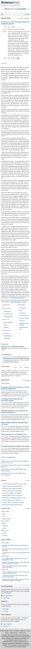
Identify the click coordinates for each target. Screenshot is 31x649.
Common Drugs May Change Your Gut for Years (14, 484)
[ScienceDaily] (10, 2)
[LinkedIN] (16, 58)
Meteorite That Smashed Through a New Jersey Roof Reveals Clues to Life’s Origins (15, 562)
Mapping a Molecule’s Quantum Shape (12, 495)
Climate (4, 528)
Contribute (16, 631)
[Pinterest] (14, 58)
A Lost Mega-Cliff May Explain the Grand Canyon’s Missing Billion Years (15, 559)
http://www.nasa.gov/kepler (18, 297)
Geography (5, 526)
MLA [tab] (16, 367)
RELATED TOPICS (6, 304)
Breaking (3, 480)
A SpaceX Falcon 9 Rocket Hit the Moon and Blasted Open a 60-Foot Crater (14, 462)
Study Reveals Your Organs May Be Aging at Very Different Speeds (14, 470)
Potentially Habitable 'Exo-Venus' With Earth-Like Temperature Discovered (14, 411)
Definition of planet (24, 318)
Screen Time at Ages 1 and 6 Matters (11, 493)
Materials (3, 346)
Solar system (22, 308)
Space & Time (5, 319)
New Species (7, 311)
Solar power (22, 313)
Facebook (5, 609)
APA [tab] (21, 367)
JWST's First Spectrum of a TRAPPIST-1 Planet (14, 434)
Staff (11, 631)
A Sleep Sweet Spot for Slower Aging (11, 491)
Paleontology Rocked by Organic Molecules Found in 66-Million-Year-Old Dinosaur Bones (15, 579)
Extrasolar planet (23, 315)
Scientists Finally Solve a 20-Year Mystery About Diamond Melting (13, 474)
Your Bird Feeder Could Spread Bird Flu (12, 486)
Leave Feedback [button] (7, 624)
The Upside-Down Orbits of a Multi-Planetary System (15, 446)
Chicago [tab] (26, 367)
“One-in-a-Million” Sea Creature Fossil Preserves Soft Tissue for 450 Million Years (15, 572)
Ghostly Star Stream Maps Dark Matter (12, 488)
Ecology (4, 523)
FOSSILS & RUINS (5, 530)
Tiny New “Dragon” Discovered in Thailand (13, 502)
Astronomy (22, 321)
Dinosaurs (4, 535)
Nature (4, 514)
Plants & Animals (6, 308)
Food (3, 516)
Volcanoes (6, 333)
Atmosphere (7, 338)
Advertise (22, 631)
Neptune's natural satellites (23, 324)
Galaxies (6, 327)
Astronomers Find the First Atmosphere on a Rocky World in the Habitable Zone (15, 388)
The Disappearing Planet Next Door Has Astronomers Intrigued (12, 399)
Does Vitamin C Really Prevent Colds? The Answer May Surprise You (15, 466)
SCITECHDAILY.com (11, 457)
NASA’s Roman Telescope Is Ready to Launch (14, 498)
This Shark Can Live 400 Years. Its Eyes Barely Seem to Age (16, 553)
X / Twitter (5, 611)
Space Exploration (8, 322)
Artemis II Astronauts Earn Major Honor (12, 500)
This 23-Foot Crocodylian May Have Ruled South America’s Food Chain (14, 576)
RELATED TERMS (21, 304)
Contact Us (6, 626)
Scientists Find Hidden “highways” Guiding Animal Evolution (15, 545)
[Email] (18, 58)
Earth (20, 310)
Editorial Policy (14, 633)
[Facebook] (9, 58)
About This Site (4, 631)
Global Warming (8, 336)
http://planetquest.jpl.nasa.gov (19, 302)
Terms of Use (22, 633)
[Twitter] (11, 58)
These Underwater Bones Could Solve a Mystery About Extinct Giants (14, 566)
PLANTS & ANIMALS (5, 511)
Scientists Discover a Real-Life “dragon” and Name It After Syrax (15, 549)
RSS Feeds (6, 598)
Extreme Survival (8, 314)
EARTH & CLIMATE (5, 521)
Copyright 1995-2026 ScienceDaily (11, 635)
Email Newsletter (7, 595)
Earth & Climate (6, 330)
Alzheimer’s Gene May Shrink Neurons (12, 505)
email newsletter (22, 9)
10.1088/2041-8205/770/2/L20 (10, 362)
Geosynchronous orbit (23, 328)
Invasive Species (8, 316)
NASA (5, 325)
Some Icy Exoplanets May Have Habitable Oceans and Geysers (14, 423)
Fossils (4, 533)
